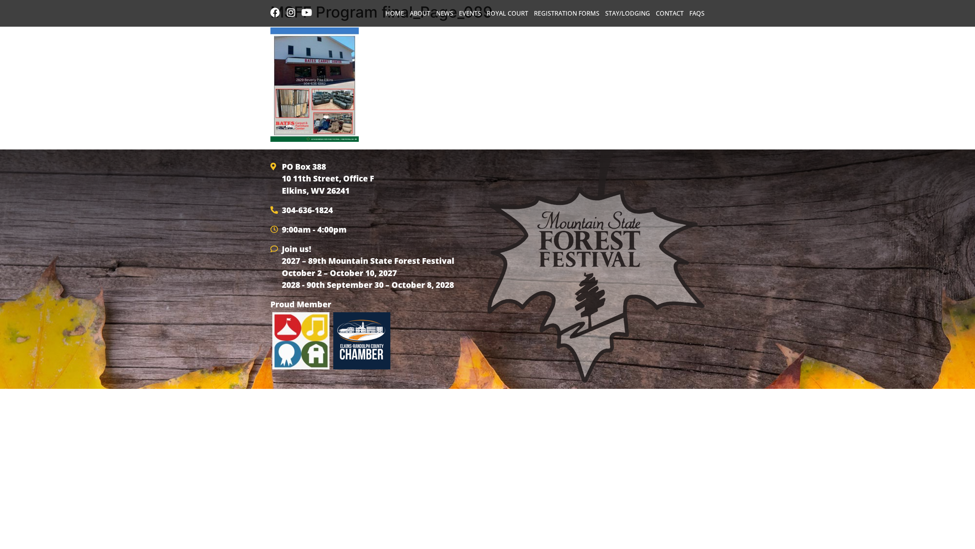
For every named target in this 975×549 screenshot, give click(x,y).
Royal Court (507, 13)
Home (394, 13)
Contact (670, 13)
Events (470, 13)
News (444, 13)
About (420, 13)
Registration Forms (566, 13)
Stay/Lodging (627, 13)
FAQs (697, 13)
